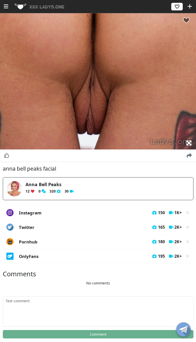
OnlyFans (100, 256)
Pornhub (100, 242)
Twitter (100, 227)
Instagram (100, 213)
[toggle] (183, 329)
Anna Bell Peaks (44, 184)
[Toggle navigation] (6, 6)
